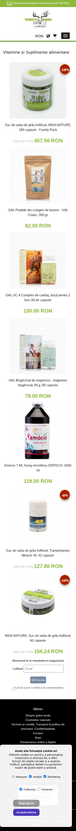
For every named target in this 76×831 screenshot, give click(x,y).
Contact (38, 733)
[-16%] (38, 600)
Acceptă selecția (26, 812)
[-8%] (38, 515)
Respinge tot (26, 803)
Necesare (21, 777)
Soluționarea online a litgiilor (38, 742)
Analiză (37, 777)
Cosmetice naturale (38, 719)
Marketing (54, 777)
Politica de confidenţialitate (48, 687)
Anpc (38, 737)
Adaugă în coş (39, 121)
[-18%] (38, 90)
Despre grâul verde (38, 715)
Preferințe (29, 789)
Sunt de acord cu (39, 687)
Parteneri (47, 789)
